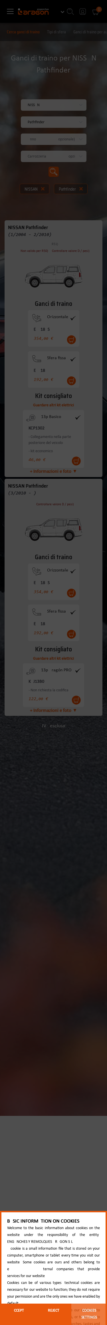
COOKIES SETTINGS (89, 1314)
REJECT (53, 1310)
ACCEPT (18, 1310)
